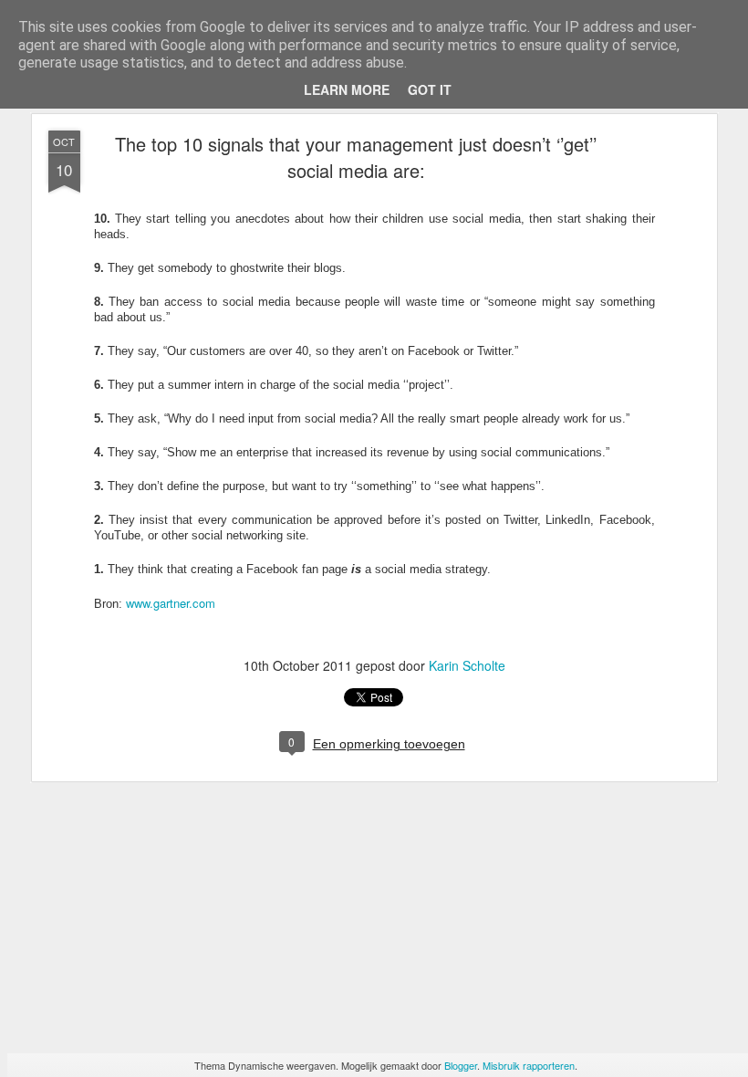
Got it (430, 89)
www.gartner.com (170, 603)
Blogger (460, 1065)
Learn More (347, 89)
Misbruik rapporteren (529, 1065)
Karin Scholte (467, 665)
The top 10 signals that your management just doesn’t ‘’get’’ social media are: (356, 157)
